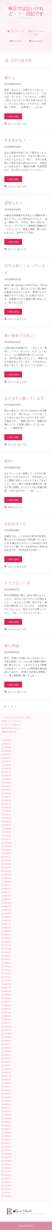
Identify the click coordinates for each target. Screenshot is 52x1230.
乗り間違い (13, 646)
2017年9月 (6, 952)
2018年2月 (6, 935)
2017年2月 (6, 977)
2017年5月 (6, 966)
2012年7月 (6, 1171)
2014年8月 (6, 1083)
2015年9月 (6, 1037)
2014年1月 (5, 1108)
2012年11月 (6, 1157)
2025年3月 (6, 768)
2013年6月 (6, 1132)
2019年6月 (6, 889)
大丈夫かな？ (15, 140)
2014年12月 (6, 1069)
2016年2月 (6, 1019)
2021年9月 (6, 850)
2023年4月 (6, 807)
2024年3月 (6, 793)
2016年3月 (6, 1016)
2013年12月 (6, 1111)
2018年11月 (6, 906)
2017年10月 (6, 949)
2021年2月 (6, 864)
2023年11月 (6, 800)
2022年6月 (6, 829)
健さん (9, 77)
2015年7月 (6, 1044)
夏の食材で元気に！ (20, 335)
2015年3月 (6, 1058)
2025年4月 (6, 765)
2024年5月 (6, 790)
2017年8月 (6, 956)
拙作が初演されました (10, 728)
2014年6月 (6, 1090)
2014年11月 (6, 1072)
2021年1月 (5, 867)
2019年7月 (6, 885)
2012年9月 (6, 1164)
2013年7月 (6, 1129)
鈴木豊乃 (29, 1226)
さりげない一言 (17, 583)
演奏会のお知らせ (8, 732)
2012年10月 (6, 1161)
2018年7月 (6, 920)
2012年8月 (6, 1168)
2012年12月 (6, 1154)
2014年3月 (6, 1101)
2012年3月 (6, 1185)
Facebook (37, 41)
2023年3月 (6, 811)
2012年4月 (6, 1182)
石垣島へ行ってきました (11, 721)
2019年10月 (6, 878)
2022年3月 (6, 836)
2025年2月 (6, 772)
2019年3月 (6, 896)
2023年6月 (6, 804)
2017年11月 (6, 945)
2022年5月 (6, 832)
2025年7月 (6, 761)
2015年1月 (5, 1065)
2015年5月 (6, 1051)
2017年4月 (6, 970)
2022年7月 (6, 825)
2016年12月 (6, 984)
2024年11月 (6, 775)
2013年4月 (6, 1140)
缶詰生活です (15, 524)
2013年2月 (6, 1147)
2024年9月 (6, 779)
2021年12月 (6, 843)
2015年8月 (6, 1041)
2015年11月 (6, 1030)
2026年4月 (6, 754)
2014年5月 (6, 1094)
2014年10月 (6, 1076)
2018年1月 (5, 938)
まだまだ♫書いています (24, 398)
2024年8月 (6, 782)
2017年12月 (6, 942)
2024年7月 (6, 786)
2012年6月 (6, 1175)
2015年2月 (6, 1062)
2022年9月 (6, 821)
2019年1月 (5, 899)
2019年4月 (6, 892)
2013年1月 (5, 1150)
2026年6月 (6, 747)
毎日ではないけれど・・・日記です (26, 11)
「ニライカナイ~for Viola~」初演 (15, 717)
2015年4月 (6, 1055)
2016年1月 (5, 1023)
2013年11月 (6, 1115)
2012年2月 (6, 1189)
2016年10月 (6, 991)
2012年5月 (6, 1178)
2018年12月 (6, 903)
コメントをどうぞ (17, 123)
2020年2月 (6, 871)
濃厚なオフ (13, 203)
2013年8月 (6, 1125)
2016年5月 (6, 1009)
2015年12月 (6, 1026)
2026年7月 (6, 744)
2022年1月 (6, 839)
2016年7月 (6, 1002)
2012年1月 (5, 1192)
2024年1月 (6, 797)
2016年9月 (6, 995)
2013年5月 (6, 1136)
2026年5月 (6, 751)
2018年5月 (6, 924)
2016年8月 (6, 998)
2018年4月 (6, 927)
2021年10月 (6, 846)
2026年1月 (6, 758)
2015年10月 (6, 1034)
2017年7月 (5, 959)
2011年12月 (6, 1196)
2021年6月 (6, 853)
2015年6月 (6, 1048)
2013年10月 (6, 1118)
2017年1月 (5, 980)
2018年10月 (6, 910)
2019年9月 (6, 881)
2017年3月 (6, 973)
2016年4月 (6, 1012)
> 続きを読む (13, 116)
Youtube (17, 41)
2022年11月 (6, 818)
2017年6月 (6, 963)
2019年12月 (6, 874)
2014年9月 (6, 1079)
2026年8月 (6, 740)
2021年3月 (6, 860)
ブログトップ (17, 31)
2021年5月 (6, 857)
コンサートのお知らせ (10, 724)
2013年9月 (6, 1122)
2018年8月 (6, 917)
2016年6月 (6, 1005)
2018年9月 (6, 913)
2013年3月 (6, 1143)
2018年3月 (6, 931)
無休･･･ (10, 461)
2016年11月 (6, 987)
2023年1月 (6, 814)
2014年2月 (6, 1104)
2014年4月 (6, 1097)
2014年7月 (6, 1086)
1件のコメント (15, 507)
